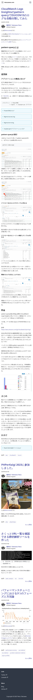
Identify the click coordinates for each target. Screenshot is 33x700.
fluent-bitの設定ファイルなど (12, 448)
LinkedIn (3, 677)
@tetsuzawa (8, 30)
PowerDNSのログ (9, 111)
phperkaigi (13, 522)
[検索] (30, 2)
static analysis (9, 578)
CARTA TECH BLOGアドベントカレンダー (20, 34)
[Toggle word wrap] (26, 102)
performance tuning (11, 650)
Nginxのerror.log (9, 123)
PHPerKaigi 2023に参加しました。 (15, 466)
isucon (19, 455)
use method (22, 650)
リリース (14, 57)
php (7, 522)
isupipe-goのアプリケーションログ (14, 129)
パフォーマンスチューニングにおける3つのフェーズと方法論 (16, 593)
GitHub (3, 689)
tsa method (5, 653)
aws (7, 455)
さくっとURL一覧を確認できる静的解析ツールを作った (15, 537)
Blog (2, 686)
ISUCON (6, 96)
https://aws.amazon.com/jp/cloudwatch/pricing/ (16, 329)
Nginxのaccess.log (9, 117)
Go (16, 578)
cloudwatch (13, 455)
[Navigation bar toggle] (2, 2)
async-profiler (6, 655)
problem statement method (17, 653)
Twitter (3, 675)
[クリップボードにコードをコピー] (29, 102)
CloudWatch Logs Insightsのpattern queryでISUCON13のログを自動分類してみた (15, 13)
